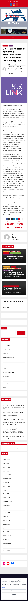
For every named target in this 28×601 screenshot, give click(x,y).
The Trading (14, 23)
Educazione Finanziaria (9, 268)
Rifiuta (14, 594)
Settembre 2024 (7, 509)
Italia (18, 251)
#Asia (17, 69)
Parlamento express (8, 372)
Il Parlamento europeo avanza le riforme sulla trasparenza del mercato (9, 224)
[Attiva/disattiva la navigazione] (13, 37)
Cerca (4, 328)
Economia (5, 353)
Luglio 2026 (6, 463)
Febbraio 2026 (7, 475)
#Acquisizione (11, 69)
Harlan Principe (13, 64)
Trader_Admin (17, 261)
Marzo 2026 (6, 471)
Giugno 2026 (6, 467)
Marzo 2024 (6, 532)
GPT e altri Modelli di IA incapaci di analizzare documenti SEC (19, 224)
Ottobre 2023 (6, 550)
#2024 (19, 66)
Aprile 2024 (6, 528)
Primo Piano (5, 45)
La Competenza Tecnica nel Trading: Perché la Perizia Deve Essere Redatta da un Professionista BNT (13, 414)
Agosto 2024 (6, 513)
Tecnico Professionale (9, 380)
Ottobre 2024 (6, 505)
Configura (14, 597)
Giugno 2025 (6, 486)
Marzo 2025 (6, 494)
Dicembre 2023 (7, 543)
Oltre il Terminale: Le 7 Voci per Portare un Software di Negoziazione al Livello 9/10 (14, 407)
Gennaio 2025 (6, 497)
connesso (12, 305)
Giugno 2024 (6, 520)
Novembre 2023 (7, 547)
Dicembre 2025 (7, 478)
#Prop (19, 71)
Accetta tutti (14, 590)
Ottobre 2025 (6, 482)
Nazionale (10, 286)
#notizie (15, 71)
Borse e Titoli (7, 251)
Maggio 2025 (6, 490)
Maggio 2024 (6, 524)
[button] (23, 37)
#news (10, 71)
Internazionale (7, 361)
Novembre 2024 (7, 501)
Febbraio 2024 (7, 535)
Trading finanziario (8, 254)
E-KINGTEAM (13, 251)
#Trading (10, 73)
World (10, 45)
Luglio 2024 (6, 516)
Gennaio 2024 (6, 539)
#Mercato (22, 69)
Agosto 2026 (6, 459)
